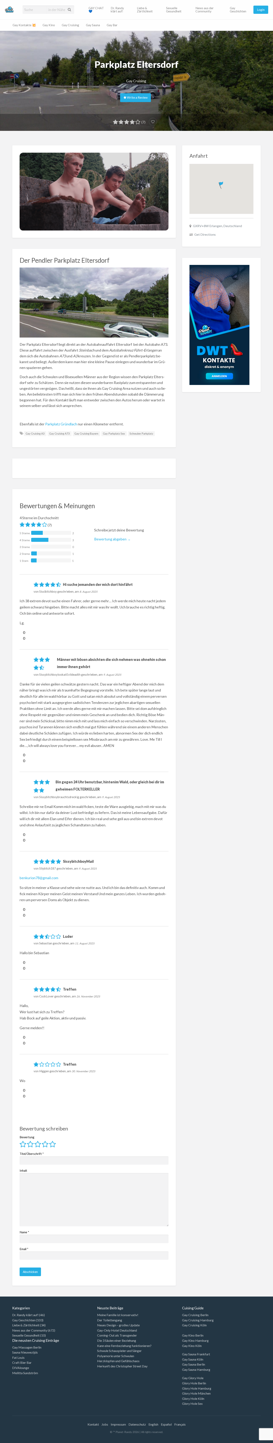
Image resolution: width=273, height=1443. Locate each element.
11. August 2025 (85, 943)
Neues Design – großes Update (118, 1325)
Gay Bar (112, 25)
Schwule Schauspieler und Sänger (119, 1351)
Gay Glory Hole (192, 1378)
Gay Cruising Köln (194, 1325)
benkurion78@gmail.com (39, 878)
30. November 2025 (83, 1071)
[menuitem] (96, 9)
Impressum (118, 1424)
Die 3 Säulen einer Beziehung (116, 1340)
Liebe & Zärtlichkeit (145, 9)
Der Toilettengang (109, 1320)
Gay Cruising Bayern (86, 433)
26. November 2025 (88, 996)
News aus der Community (204, 9)
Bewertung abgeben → (112, 539)
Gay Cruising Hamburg (198, 1320)
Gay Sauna (93, 25)
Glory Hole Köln (193, 1398)
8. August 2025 (89, 591)
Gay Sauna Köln (192, 1359)
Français (180, 1424)
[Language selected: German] (256, 1439)
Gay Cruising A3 (35, 433)
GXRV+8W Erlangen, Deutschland (217, 226)
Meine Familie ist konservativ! (117, 1315)
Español (166, 1424)
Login (261, 9)
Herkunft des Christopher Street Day (122, 1366)
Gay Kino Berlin (192, 1335)
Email (24, 1249)
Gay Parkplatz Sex (114, 433)
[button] (221, 184)
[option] (255, 1439)
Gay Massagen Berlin (26, 1347)
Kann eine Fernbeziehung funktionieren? (124, 1346)
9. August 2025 (112, 674)
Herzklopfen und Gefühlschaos (118, 1361)
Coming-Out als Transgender (117, 1335)
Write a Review (137, 97)
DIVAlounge (20, 1368)
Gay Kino (49, 25)
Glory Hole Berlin (194, 1383)
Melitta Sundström (25, 1373)
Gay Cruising (70, 25)
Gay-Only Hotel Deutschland (117, 1330)
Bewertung (27, 1137)
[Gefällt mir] (21, 632)
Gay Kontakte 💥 (24, 25)
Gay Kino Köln (192, 1346)
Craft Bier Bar (22, 1362)
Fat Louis (18, 1357)
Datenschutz (137, 1424)
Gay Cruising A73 (59, 433)
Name (24, 1232)
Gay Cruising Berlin (195, 1315)
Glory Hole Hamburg (196, 1388)
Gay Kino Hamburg (195, 1340)
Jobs (105, 1424)
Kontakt (93, 1424)
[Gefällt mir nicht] (21, 638)
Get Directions (205, 234)
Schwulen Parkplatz (141, 433)
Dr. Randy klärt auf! (117, 9)
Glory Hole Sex (192, 1403)
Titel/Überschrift (32, 1153)
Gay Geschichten (238, 9)
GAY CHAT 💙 (96, 9)
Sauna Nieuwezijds (25, 1352)
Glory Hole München (196, 1393)
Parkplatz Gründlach (61, 424)
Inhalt (23, 1170)
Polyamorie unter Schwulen (115, 1356)
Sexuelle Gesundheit (173, 9)
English (153, 1424)
